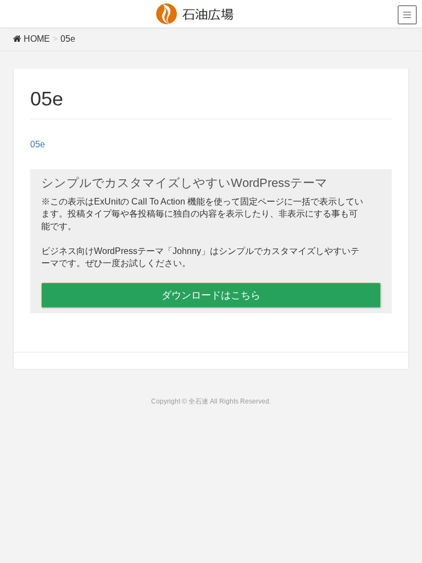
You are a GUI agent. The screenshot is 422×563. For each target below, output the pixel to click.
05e (37, 144)
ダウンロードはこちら (211, 295)
